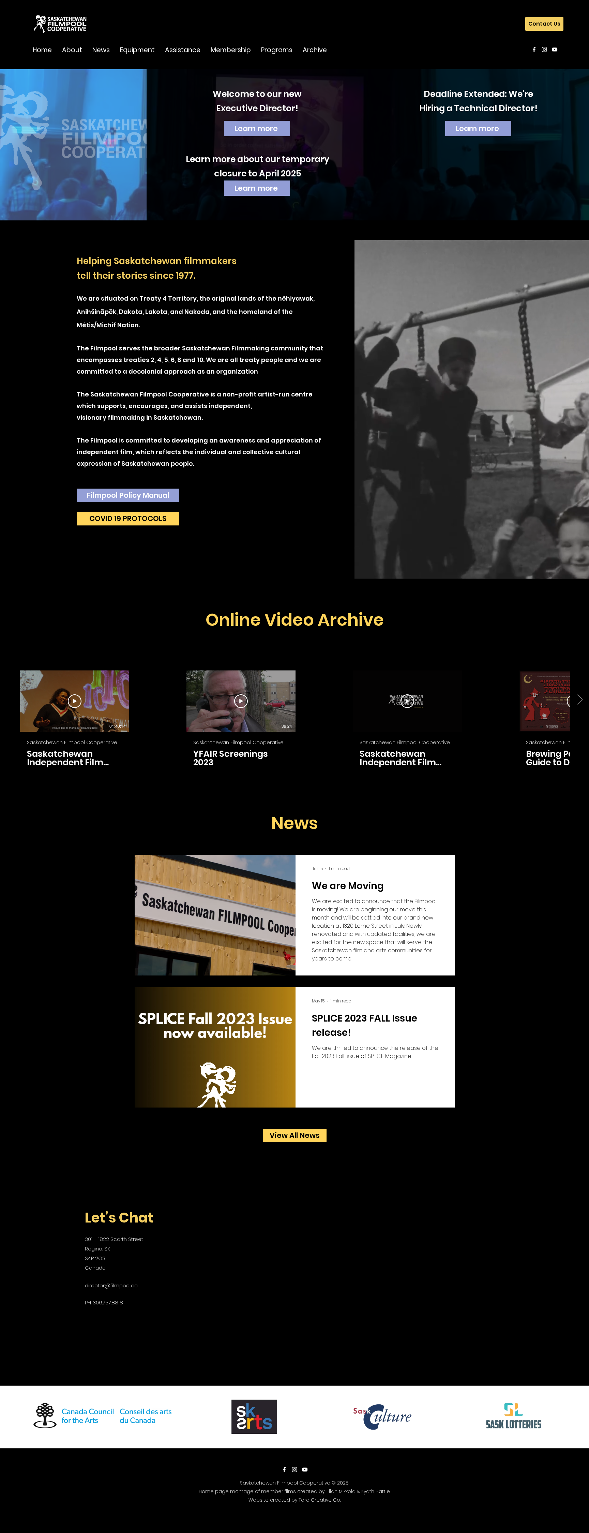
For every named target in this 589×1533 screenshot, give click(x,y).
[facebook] (534, 49)
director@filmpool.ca (111, 1285)
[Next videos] (579, 700)
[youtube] (554, 49)
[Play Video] (74, 701)
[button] (72, 49)
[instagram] (544, 49)
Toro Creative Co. (320, 1499)
